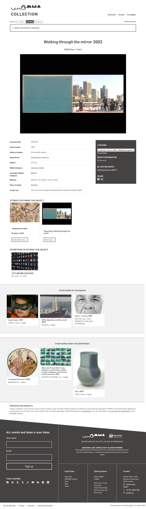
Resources (38, 22)
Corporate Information (45, 505)
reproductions (87, 411)
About (67, 486)
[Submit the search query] (11, 28)
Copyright (31, 505)
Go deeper (131, 14)
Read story (49, 240)
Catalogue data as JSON (106, 170)
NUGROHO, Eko (13, 382)
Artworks (112, 14)
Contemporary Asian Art (40, 157)
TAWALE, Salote (14, 323)
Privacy (21, 505)
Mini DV (34, 173)
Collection (24, 14)
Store (66, 481)
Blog (66, 484)
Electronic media (37, 168)
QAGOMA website (71, 479)
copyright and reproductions (120, 411)
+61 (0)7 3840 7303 (133, 490)
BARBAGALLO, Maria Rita (84, 321)
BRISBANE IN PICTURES (19, 228)
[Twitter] (102, 179)
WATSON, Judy (80, 319)
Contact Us (129, 493)
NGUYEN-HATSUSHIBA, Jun (52, 377)
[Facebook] (98, 179)
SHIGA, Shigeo (80, 394)
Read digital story (19, 240)
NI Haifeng (45, 325)
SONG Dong (69, 49)
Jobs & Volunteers (9, 505)
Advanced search (130, 21)
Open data (68, 477)
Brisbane (34, 185)
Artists (121, 14)
